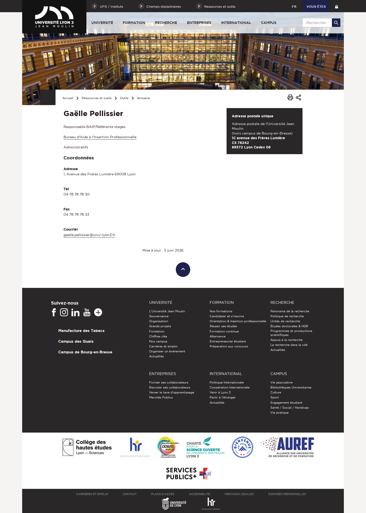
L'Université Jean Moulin (167, 311)
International (236, 23)
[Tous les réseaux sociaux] (98, 312)
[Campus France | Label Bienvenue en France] (242, 448)
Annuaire (143, 98)
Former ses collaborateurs (168, 382)
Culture (275, 392)
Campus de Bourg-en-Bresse (85, 352)
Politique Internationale (227, 382)
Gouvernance (159, 316)
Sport (274, 397)
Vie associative (281, 382)
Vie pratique (279, 412)
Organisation (158, 321)
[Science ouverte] (205, 448)
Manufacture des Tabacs (81, 330)
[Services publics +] (188, 474)
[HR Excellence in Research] (135, 448)
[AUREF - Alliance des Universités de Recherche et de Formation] (287, 448)
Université (102, 23)
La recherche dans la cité (288, 344)
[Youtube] (87, 312)
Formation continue (224, 331)
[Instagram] (64, 312)
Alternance (218, 336)
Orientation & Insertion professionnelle (238, 321)
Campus (268, 23)
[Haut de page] (183, 269)
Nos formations (221, 311)
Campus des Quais (76, 341)
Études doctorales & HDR (289, 326)
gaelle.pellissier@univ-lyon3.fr (89, 235)
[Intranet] (336, 6)
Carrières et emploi (163, 346)
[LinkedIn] (75, 312)
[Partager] (298, 98)
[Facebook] (54, 312)
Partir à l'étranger (223, 397)
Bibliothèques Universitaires (290, 387)
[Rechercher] (336, 22)
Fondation (156, 331)
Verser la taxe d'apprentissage (171, 392)
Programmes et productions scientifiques (291, 332)
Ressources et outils (97, 98)
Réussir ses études (223, 326)
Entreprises (199, 23)
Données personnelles (287, 494)
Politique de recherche (287, 316)
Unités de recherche (285, 321)
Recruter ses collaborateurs (169, 387)
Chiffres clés (158, 336)
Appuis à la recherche (286, 339)
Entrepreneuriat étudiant (228, 341)
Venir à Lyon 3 (220, 392)
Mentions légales (239, 494)
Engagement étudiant (286, 402)
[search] (321, 22)
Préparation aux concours (229, 346)
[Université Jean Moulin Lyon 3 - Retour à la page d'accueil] (54, 16)
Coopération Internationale (229, 387)
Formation (134, 23)
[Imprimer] (290, 98)
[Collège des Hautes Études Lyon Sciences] (87, 448)
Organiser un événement (167, 351)
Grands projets (160, 326)
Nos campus (158, 341)
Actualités (156, 356)
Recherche (166, 23)
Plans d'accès (162, 494)
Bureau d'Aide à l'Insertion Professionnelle (99, 137)
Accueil (67, 98)
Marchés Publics (161, 397)
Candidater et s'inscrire (227, 316)
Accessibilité (199, 494)
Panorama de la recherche (289, 311)
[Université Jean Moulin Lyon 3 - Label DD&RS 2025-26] (168, 448)
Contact (130, 494)
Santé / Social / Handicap (289, 407)
